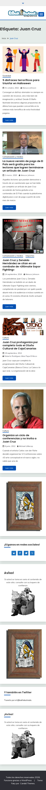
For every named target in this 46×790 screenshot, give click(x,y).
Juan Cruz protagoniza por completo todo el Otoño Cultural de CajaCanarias (20, 345)
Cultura (6, 337)
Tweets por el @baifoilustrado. (18, 700)
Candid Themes (27, 783)
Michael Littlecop (26, 446)
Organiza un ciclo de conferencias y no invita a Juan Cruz (19, 438)
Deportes (30, 256)
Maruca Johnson (29, 88)
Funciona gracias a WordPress (18, 780)
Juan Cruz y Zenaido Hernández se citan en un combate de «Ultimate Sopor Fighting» (22, 264)
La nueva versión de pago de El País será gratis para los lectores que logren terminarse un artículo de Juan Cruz (23, 165)
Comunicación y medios (13, 157)
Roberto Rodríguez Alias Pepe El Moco (20, 356)
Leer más (9, 120)
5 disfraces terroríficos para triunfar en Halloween (21, 81)
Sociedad (7, 76)
